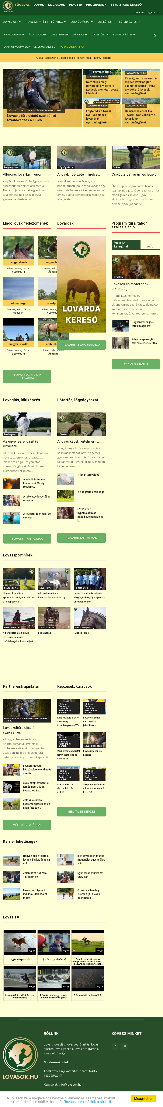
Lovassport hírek (17, 555)
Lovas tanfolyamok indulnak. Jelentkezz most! (35, 894)
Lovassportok (11, 587)
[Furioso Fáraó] (90, 618)
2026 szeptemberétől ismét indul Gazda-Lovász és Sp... (36, 786)
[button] (155, 36)
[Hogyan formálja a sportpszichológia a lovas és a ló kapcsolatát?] (19, 579)
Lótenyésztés (127, 21)
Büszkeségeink (83, 627)
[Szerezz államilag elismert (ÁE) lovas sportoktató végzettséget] (65, 894)
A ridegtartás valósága (90, 492)
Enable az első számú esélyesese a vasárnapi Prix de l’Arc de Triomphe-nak (88, 961)
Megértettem (144, 1098)
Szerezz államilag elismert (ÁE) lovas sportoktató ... (88, 894)
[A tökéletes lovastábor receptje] (11, 500)
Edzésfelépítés (12, 627)
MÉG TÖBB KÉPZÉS (81, 811)
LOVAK (39, 4)
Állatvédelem (37, 34)
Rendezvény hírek (37, 21)
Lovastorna (45, 587)
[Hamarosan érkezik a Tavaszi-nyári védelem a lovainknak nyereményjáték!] (141, 112)
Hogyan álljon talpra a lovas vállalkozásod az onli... (36, 859)
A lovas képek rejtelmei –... (78, 441)
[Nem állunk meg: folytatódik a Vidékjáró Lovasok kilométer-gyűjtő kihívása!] (102, 83)
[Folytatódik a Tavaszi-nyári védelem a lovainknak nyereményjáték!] (102, 112)
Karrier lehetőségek (20, 841)
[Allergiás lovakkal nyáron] (27, 157)
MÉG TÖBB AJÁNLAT (27, 825)
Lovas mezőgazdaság (17, 47)
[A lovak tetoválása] (65, 479)
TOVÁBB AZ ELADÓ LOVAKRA (27, 376)
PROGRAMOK (96, 4)
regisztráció (153, 12)
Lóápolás (78, 34)
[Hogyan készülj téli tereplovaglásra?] (120, 326)
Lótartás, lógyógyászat (77, 400)
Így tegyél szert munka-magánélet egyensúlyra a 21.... (91, 859)
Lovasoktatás (12, 34)
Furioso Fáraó (81, 633)
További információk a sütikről (88, 1102)
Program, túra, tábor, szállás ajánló (130, 225)
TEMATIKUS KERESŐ (126, 4)
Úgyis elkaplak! (18, 959)
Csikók (116, 167)
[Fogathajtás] (54, 618)
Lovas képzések (59, 34)
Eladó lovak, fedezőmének (25, 223)
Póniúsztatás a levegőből (87, 995)
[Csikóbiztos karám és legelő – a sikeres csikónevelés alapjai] (136, 157)
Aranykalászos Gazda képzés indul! (65, 788)
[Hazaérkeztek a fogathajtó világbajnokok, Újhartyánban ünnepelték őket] (90, 579)
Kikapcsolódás (43, 47)
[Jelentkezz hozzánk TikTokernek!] (11, 877)
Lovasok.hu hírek (97, 76)
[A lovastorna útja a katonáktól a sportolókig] (54, 579)
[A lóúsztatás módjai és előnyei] (11, 518)
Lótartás (57, 21)
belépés (139, 12)
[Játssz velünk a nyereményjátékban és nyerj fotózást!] (11, 804)
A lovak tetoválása (88, 474)
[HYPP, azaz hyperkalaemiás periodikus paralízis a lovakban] (65, 513)
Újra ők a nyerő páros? (54, 959)
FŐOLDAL (22, 4)
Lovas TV (11, 917)
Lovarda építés (122, 34)
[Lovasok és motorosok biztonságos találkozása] (136, 267)
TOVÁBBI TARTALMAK (27, 538)
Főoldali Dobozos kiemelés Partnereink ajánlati (36, 110)
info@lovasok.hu (70, 1084)
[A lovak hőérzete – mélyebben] (81, 157)
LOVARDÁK (56, 4)
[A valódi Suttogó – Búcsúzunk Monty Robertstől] (11, 483)
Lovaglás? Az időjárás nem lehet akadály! (20, 996)
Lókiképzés (104, 21)
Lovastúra (98, 34)
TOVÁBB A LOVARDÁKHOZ (81, 345)
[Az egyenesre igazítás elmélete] (27, 424)
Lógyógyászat (80, 21)
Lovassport (10, 21)
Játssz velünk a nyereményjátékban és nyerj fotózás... (36, 804)
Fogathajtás (81, 587)
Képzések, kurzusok (74, 686)
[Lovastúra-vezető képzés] (94, 740)
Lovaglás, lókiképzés (21, 400)
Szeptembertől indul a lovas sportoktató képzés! (94, 788)
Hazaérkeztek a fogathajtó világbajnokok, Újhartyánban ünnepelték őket (89, 597)
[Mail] (124, 1046)
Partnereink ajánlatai (21, 686)
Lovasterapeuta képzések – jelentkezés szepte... (37, 769)
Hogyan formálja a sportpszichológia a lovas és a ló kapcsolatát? (19, 597)
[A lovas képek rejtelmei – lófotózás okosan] (81, 424)
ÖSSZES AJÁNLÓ (136, 364)
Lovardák (65, 223)
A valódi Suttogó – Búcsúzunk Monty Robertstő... (34, 483)
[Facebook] (115, 1046)
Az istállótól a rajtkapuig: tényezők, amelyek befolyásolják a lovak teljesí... (19, 637)
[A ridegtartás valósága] (65, 496)
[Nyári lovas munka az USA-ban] (65, 877)
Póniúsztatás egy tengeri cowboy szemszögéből (53, 996)
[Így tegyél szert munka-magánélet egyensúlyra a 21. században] (65, 860)
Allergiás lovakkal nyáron (22, 174)
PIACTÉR (75, 4)
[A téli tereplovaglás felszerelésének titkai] (120, 343)
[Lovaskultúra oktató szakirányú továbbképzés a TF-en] (42, 103)
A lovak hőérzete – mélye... (78, 174)
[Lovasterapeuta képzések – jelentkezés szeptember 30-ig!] (11, 770)
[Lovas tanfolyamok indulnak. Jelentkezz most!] (11, 894)
